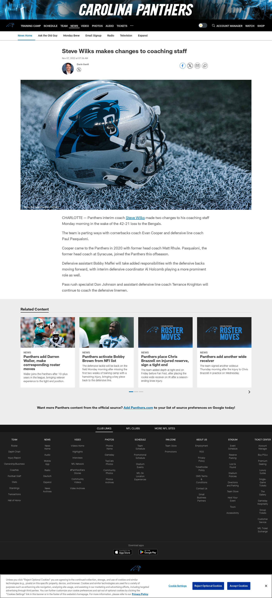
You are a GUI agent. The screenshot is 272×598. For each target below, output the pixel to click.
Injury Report (14, 457)
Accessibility (232, 513)
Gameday (109, 454)
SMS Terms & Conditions (201, 479)
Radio (47, 470)
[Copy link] (205, 66)
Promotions (171, 451)
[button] (131, 391)
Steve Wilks (135, 217)
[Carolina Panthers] (136, 569)
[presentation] (250, 392)
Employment (201, 445)
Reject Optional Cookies (208, 585)
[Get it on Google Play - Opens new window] (148, 553)
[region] (136, 586)
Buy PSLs (263, 454)
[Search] (213, 25)
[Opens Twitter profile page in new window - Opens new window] (79, 69)
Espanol (47, 482)
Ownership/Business (14, 463)
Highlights (78, 451)
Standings (14, 488)
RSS (201, 451)
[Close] (266, 586)
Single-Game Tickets (262, 482)
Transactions (14, 494)
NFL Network (77, 463)
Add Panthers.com (138, 407)
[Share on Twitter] (190, 67)
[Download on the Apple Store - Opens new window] (123, 552)
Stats (14, 482)
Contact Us (201, 488)
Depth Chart (14, 451)
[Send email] (197, 67)
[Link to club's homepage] (10, 25)
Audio (47, 454)
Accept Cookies (239, 585)
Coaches (14, 470)
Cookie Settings (178, 585)
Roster (14, 445)
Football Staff (14, 476)
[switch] (202, 25)
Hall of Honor (14, 500)
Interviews (78, 457)
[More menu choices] (131, 25)
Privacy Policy (140, 594)
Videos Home (77, 445)
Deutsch (47, 476)
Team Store (171, 445)
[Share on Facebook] (183, 67)
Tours (233, 506)
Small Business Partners (201, 497)
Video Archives (77, 488)
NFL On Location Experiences (140, 476)
